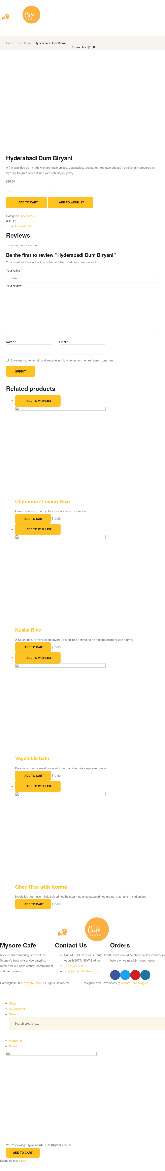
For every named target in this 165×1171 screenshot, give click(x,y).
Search (156, 1023)
